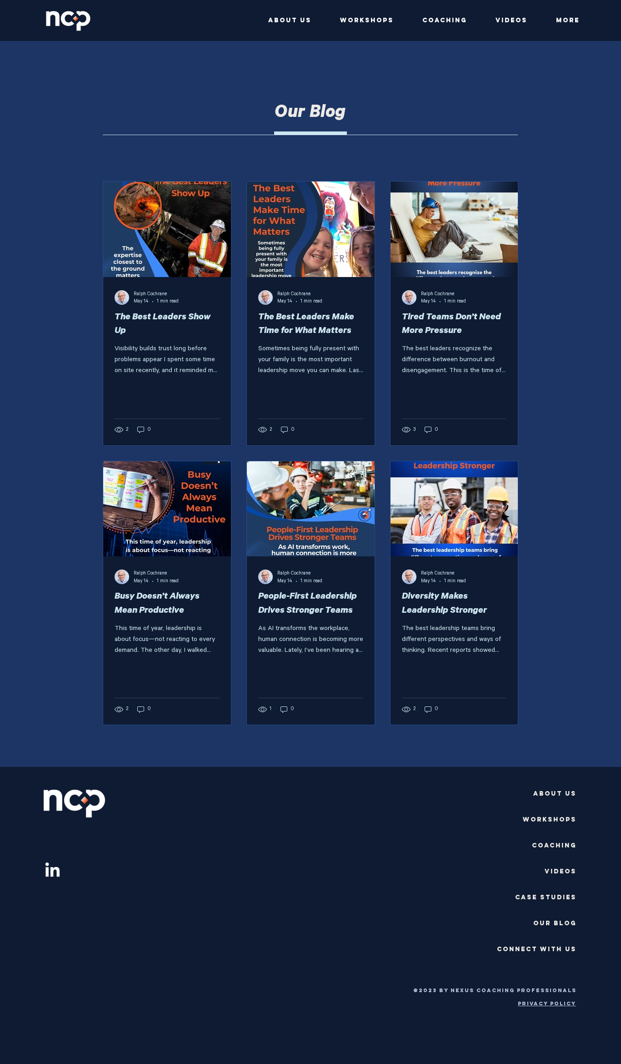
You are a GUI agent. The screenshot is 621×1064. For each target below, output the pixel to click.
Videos (560, 871)
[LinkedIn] (52, 871)
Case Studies (545, 897)
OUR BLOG (554, 923)
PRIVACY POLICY (547, 1003)
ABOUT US (554, 793)
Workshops (549, 819)
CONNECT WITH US (536, 949)
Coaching (554, 845)
